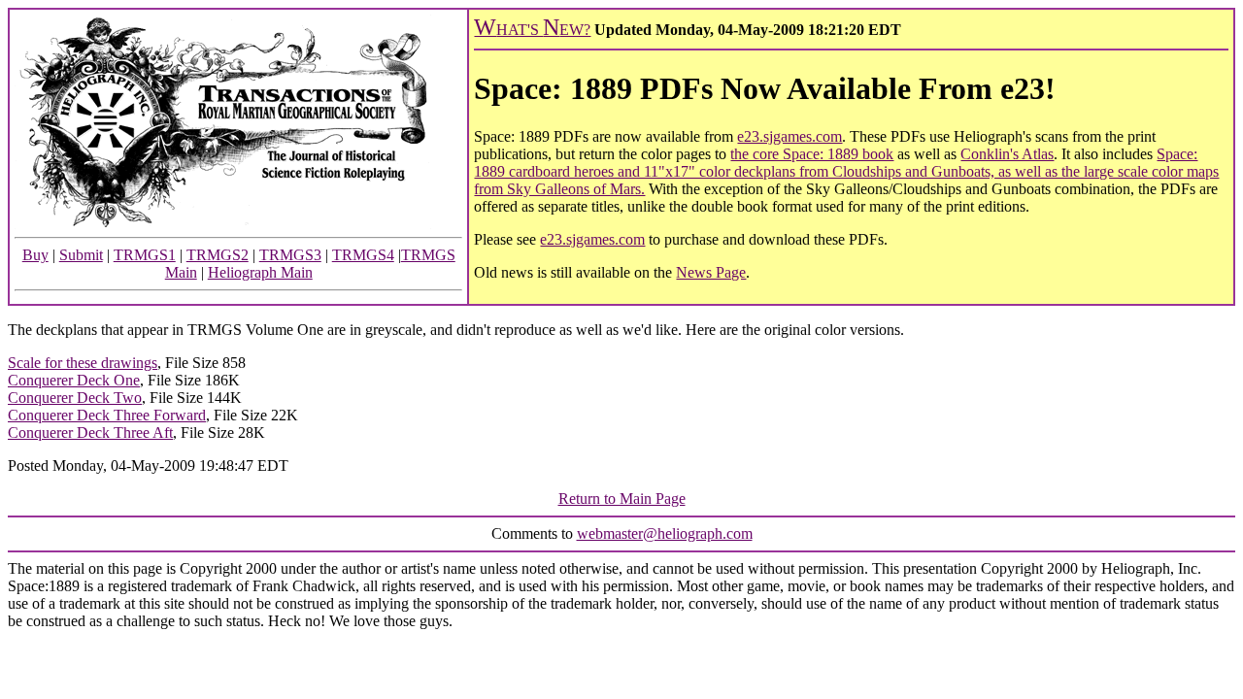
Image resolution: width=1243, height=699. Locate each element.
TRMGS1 (145, 255)
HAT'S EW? (532, 29)
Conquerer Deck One (74, 380)
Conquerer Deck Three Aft (90, 432)
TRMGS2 (217, 255)
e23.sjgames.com (789, 136)
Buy (35, 255)
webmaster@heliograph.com (665, 533)
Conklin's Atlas (1007, 154)
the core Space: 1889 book (811, 154)
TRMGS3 (290, 255)
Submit (81, 255)
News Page (711, 272)
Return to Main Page (622, 498)
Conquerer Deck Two (75, 397)
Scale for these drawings (82, 362)
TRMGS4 (363, 255)
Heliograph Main (260, 272)
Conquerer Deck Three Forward (107, 415)
